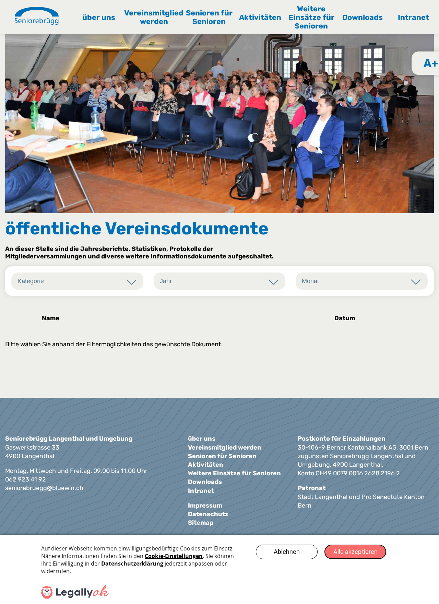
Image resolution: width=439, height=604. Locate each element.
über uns (98, 17)
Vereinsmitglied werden (153, 17)
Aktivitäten (260, 17)
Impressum (205, 505)
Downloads (362, 17)
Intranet (413, 17)
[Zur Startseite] (37, 16)
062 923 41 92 (25, 479)
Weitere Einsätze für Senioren (311, 17)
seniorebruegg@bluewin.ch (44, 488)
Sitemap (200, 522)
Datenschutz (208, 514)
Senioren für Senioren (209, 17)
